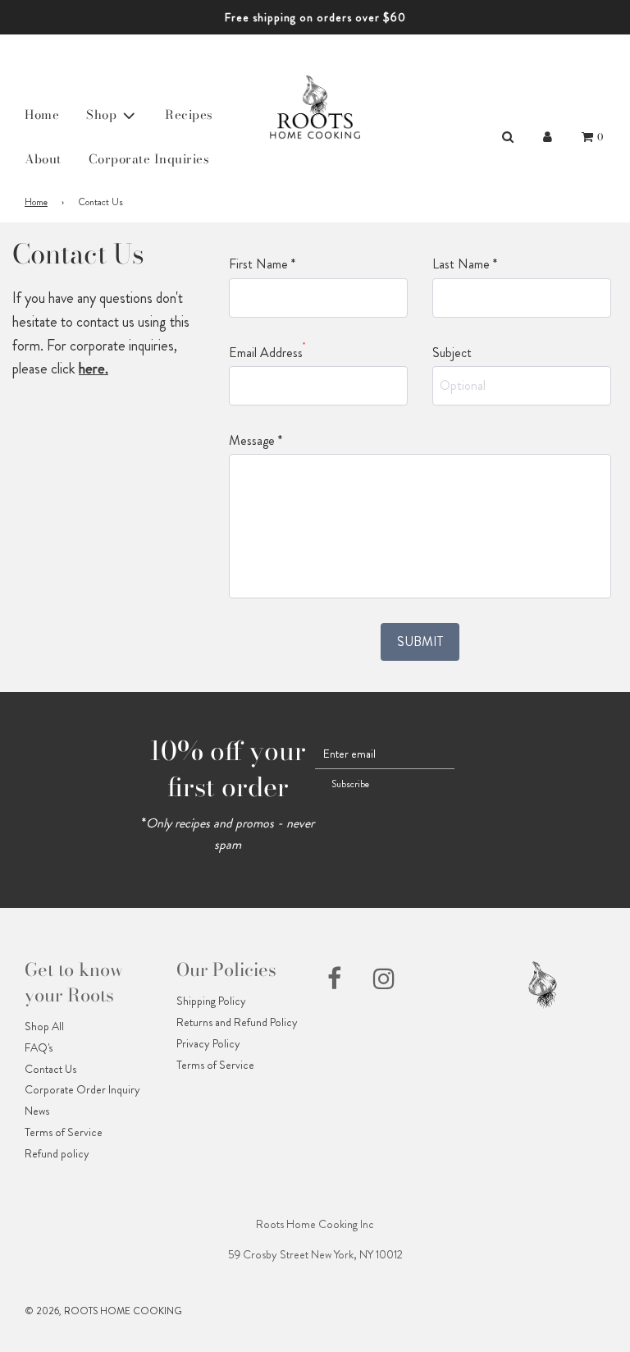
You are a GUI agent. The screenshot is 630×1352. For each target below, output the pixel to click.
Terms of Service (64, 1132)
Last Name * (464, 263)
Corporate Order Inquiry (82, 1089)
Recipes (189, 114)
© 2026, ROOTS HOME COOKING (103, 1311)
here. (93, 368)
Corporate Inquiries (149, 158)
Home (42, 114)
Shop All (44, 1026)
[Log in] (547, 136)
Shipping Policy (211, 1000)
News (37, 1110)
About (43, 158)
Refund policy (57, 1153)
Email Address (267, 352)
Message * (255, 440)
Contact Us (50, 1069)
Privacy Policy (208, 1043)
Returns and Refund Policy (237, 1022)
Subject (452, 352)
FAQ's (38, 1047)
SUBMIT (420, 641)
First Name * (262, 263)
